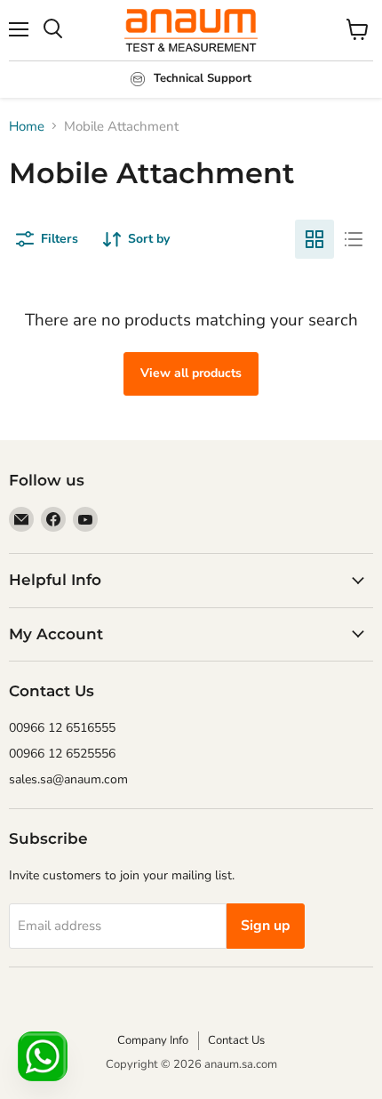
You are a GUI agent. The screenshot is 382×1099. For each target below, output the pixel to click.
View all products (191, 373)
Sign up (265, 925)
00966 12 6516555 (62, 727)
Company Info (152, 1040)
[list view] (353, 239)
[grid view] (314, 239)
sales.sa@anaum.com (68, 779)
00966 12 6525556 (62, 753)
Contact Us (236, 1040)
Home (26, 126)
